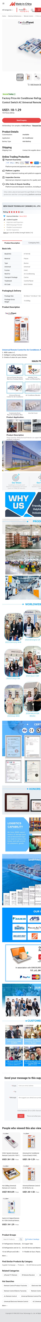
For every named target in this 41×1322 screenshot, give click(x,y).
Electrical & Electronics (14, 16)
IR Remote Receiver (28, 1275)
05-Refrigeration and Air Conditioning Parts (16, 1248)
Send (21, 1116)
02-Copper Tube (27, 1244)
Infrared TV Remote (10, 1275)
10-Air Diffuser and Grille (10, 1252)
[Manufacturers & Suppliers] (20, 4)
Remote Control (28, 16)
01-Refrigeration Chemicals (11, 1244)
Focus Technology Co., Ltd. (28, 1313)
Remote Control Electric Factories (15, 1291)
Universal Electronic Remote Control (16, 1301)
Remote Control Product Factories (15, 1285)
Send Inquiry (22, 120)
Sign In (5, 233)
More (4, 1305)
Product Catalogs (33, 1239)
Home (4, 16)
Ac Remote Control (10, 1296)
